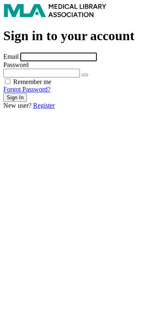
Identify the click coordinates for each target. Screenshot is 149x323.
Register (44, 105)
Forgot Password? (26, 89)
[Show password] (85, 75)
